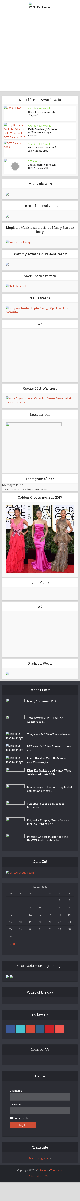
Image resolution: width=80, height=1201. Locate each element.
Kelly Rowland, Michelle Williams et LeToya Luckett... (42, 132)
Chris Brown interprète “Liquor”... (41, 113)
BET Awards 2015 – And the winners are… (42, 149)
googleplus (30, 1029)
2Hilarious (43, 1170)
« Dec (13, 944)
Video (40, 1176)
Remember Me (21, 1118)
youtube (59, 1029)
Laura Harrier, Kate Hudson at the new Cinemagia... (49, 760)
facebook (10, 1029)
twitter (20, 1029)
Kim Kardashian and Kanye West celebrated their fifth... (49, 772)
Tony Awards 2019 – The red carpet (49, 734)
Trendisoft (56, 1170)
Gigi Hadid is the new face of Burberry (45, 805)
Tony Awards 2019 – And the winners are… (45, 719)
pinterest (49, 1029)
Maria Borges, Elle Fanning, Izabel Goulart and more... (49, 789)
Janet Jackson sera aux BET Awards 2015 (42, 166)
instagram (40, 1029)
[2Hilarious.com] (40, 4)
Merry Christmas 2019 (41, 701)
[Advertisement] (40, 51)
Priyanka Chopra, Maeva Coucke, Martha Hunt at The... (48, 822)
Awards (32, 108)
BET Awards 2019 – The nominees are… (49, 748)
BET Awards (45, 108)
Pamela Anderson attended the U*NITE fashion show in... (47, 838)
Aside (32, 1176)
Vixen (48, 1176)
